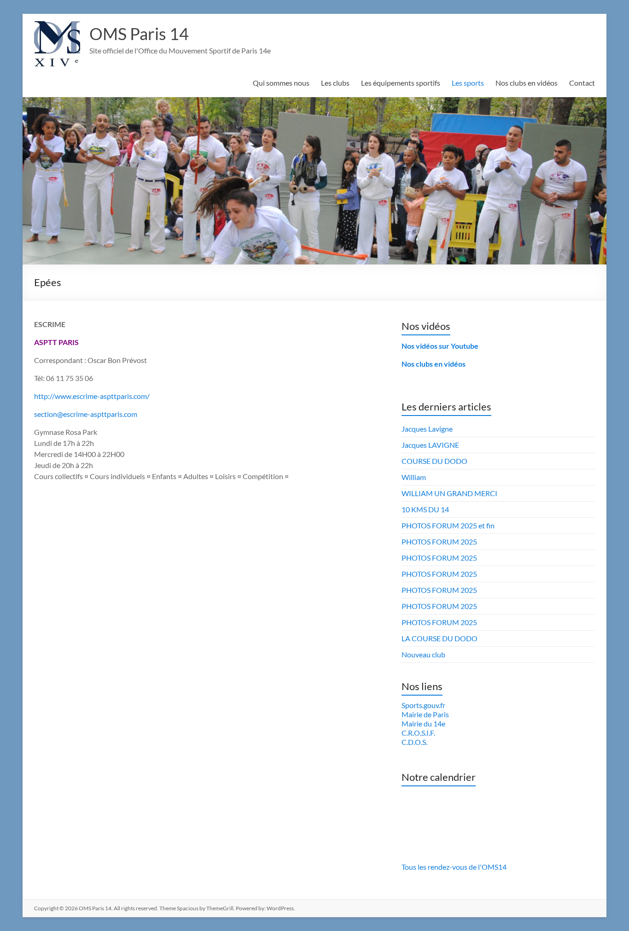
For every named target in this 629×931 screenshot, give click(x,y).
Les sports (468, 82)
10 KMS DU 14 (425, 509)
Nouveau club (423, 654)
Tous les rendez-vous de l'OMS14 (454, 866)
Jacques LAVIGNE (430, 444)
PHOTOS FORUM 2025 (439, 541)
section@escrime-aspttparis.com (85, 414)
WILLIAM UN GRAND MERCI (449, 493)
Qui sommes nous (281, 82)
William (414, 477)
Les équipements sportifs (400, 82)
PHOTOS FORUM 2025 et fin (448, 525)
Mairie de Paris (425, 714)
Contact (582, 82)
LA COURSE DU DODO (440, 638)
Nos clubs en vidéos (526, 82)
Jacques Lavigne (427, 428)
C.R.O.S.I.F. (418, 732)
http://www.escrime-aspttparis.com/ (92, 396)
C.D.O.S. (414, 742)
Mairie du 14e (423, 723)
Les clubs (335, 82)
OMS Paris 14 (139, 33)
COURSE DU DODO (434, 461)
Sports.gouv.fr (423, 705)
